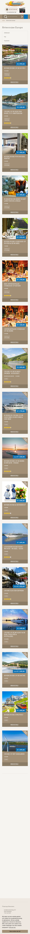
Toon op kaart (7, 913)
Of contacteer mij (11, 12)
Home (3, 20)
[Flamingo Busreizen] (15, 3)
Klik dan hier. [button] (12, 927)
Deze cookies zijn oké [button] (15, 931)
